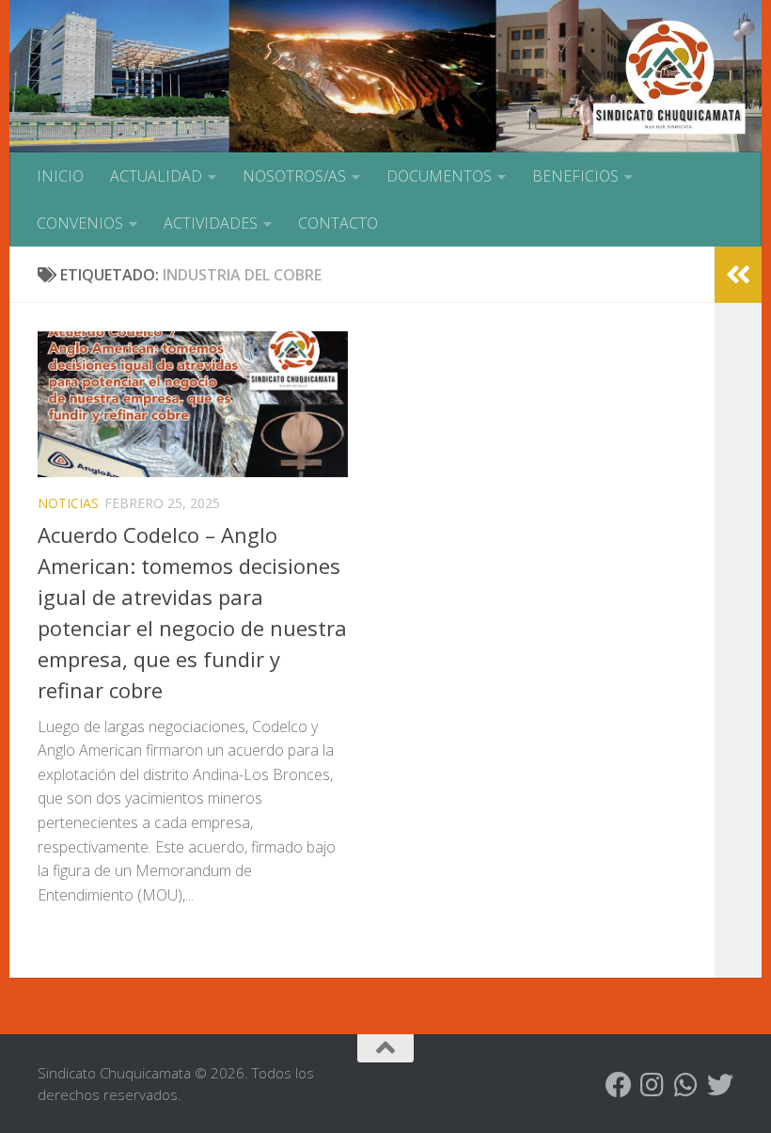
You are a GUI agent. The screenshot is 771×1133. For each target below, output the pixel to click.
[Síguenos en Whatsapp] (686, 1085)
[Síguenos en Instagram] (652, 1085)
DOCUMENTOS (439, 176)
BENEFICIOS (575, 176)
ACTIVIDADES (211, 223)
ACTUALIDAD (156, 176)
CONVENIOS (80, 223)
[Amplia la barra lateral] (738, 275)
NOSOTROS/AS (294, 176)
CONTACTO (338, 223)
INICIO (60, 176)
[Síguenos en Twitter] (720, 1085)
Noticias (68, 503)
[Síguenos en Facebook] (619, 1085)
